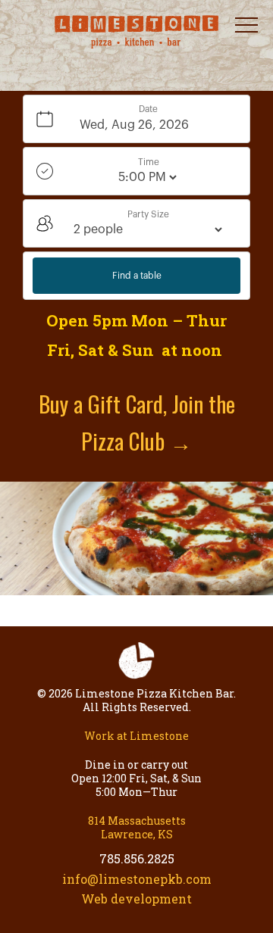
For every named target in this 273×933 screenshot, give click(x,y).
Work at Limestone (136, 736)
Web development (136, 898)
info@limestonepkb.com (137, 879)
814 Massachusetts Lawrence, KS (137, 827)
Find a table (137, 275)
